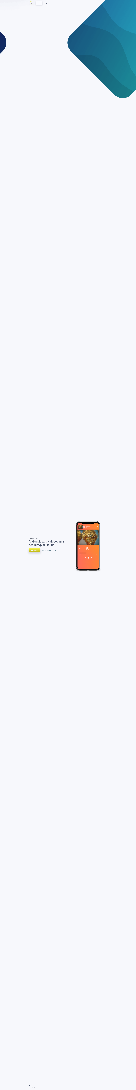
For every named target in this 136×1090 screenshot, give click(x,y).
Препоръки (62, 3)
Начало (39, 3)
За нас (54, 3)
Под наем (70, 3)
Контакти (79, 3)
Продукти (46, 3)
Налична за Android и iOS (49, 550)
